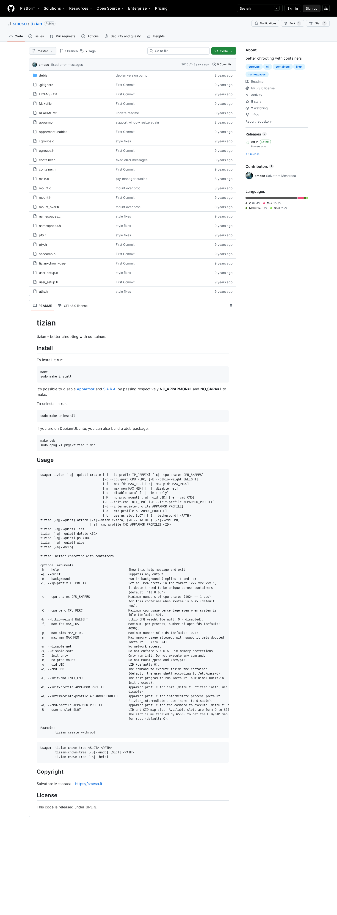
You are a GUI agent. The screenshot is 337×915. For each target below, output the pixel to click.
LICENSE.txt (48, 94)
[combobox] (180, 50)
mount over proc (128, 188)
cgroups (254, 66)
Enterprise (137, 8)
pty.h (43, 244)
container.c (47, 160)
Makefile (45, 103)
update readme (127, 113)
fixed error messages (67, 64)
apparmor (46, 122)
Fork (295, 23)
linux (299, 66)
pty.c (43, 235)
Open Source (108, 8)
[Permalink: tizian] (33, 323)
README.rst (48, 113)
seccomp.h (47, 254)
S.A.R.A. (109, 389)
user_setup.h (48, 282)
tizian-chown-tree (52, 263)
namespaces (257, 74)
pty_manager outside (131, 179)
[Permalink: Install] (33, 348)
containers (283, 66)
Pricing (161, 8)
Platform (28, 8)
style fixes (123, 141)
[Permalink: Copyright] (33, 772)
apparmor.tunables (53, 132)
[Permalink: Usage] (33, 460)
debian (44, 75)
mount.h (45, 197)
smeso (20, 23)
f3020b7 (186, 64)
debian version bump (131, 75)
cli (267, 66)
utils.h (43, 291)
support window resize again (137, 122)
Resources (78, 8)
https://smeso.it (88, 783)
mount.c (45, 188)
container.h (47, 169)
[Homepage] (11, 8)
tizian (36, 23)
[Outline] (230, 305)
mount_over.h (49, 207)
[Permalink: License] (33, 795)
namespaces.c (50, 216)
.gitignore (46, 85)
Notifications (268, 23)
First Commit (125, 85)
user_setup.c (48, 273)
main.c (44, 179)
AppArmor (85, 389)
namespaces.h (50, 226)
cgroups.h (46, 150)
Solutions (52, 8)
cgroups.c (46, 141)
